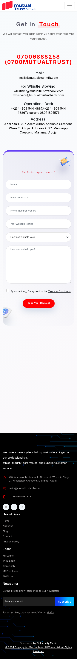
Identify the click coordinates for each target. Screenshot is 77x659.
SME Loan (8, 576)
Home (6, 520)
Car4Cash (9, 565)
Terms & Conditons (59, 291)
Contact (7, 536)
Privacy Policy (11, 541)
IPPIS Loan (9, 560)
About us (8, 525)
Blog (5, 531)
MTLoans (8, 555)
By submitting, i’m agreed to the (41, 291)
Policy (50, 612)
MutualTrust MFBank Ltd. (45, 647)
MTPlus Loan (10, 571)
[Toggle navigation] (69, 5)
